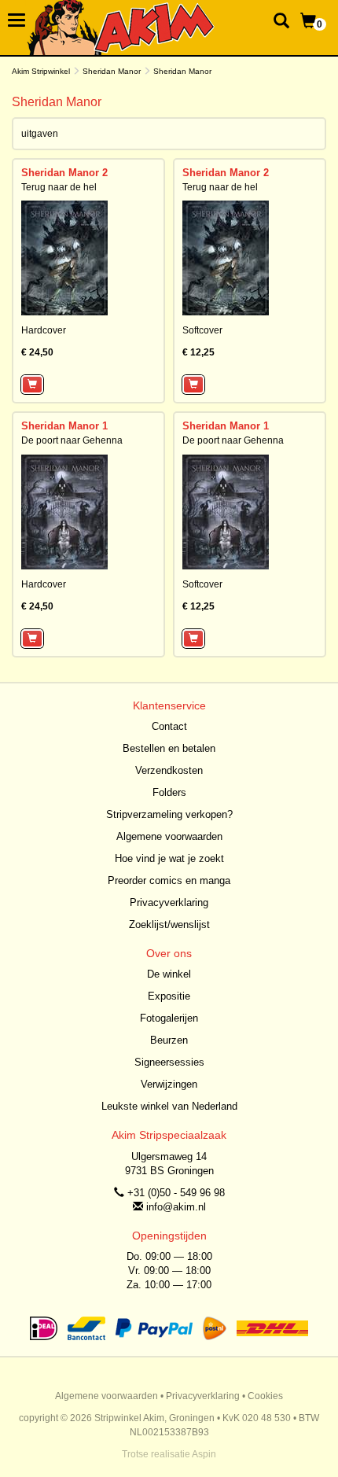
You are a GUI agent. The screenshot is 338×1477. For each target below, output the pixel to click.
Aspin (204, 1454)
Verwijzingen (169, 1084)
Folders (169, 792)
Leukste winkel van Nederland (169, 1106)
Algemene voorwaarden (169, 836)
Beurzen (169, 1040)
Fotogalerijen (169, 1018)
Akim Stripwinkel (41, 71)
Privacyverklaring (169, 902)
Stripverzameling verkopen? (169, 814)
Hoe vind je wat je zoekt (169, 858)
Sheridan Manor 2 (64, 173)
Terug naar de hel (59, 187)
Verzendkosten (169, 770)
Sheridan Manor (112, 71)
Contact (169, 726)
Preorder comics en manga (169, 880)
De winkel (169, 974)
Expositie (169, 996)
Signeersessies (169, 1062)
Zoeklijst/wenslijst (169, 924)
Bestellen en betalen (169, 748)
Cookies (265, 1395)
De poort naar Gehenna (72, 440)
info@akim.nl (176, 1207)
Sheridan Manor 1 (64, 426)
